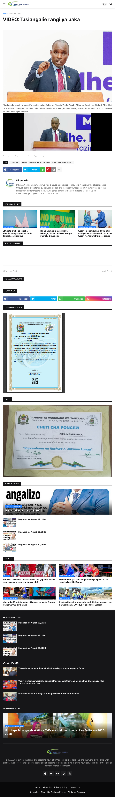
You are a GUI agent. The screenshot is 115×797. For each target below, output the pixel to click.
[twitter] (51, 773)
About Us (47, 787)
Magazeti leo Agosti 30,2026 (32, 544)
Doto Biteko (15, 14)
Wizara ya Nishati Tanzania (62, 162)
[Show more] (59, 169)
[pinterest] (69, 773)
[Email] (53, 169)
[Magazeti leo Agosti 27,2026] (10, 522)
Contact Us (75, 787)
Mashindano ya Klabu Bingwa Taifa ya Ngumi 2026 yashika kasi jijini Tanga (83, 580)
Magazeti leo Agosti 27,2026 (32, 519)
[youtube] (57, 773)
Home (5, 14)
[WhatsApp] (42, 169)
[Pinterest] (48, 169)
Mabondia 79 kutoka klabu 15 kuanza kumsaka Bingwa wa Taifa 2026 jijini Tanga (29, 603)
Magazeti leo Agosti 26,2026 (32, 532)
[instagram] (63, 773)
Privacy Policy (60, 787)
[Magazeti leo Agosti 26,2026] (10, 535)
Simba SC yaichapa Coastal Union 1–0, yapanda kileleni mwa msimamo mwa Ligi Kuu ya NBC (29, 580)
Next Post (106, 271)
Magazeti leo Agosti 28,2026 (32, 623)
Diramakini (22, 180)
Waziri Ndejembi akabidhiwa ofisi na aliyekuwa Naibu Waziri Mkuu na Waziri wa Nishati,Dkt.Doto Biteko (95, 233)
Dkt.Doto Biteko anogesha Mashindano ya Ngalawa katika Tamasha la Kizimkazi (17, 233)
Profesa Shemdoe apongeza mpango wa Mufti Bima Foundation (48, 693)
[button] (4, 4)
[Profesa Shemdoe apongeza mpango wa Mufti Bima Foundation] (10, 696)
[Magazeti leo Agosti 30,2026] (10, 547)
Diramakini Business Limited (53, 792)
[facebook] (45, 773)
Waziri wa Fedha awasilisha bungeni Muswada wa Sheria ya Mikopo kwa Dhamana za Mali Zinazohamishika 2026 (61, 682)
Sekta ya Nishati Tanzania (39, 162)
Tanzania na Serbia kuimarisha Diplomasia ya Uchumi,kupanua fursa (51, 668)
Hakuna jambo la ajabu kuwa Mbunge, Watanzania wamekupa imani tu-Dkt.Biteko (56, 233)
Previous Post (10, 271)
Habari (24, 162)
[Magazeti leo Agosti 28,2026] (10, 626)
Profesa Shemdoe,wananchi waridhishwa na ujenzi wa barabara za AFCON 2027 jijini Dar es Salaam (85, 603)
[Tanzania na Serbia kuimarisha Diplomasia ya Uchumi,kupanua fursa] (10, 671)
